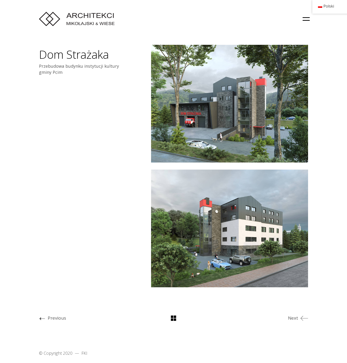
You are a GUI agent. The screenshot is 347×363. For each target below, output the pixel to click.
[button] (305, 19)
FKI (84, 353)
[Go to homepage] (76, 19)
